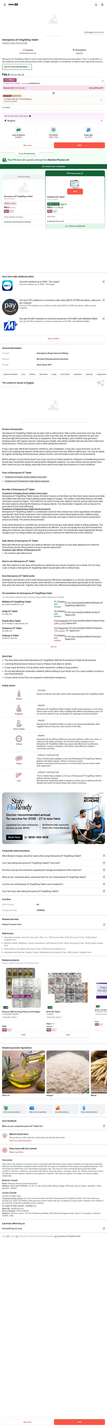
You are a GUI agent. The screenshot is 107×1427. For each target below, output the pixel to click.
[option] (10, 374)
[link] (13, 4)
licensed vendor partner (13, 1198)
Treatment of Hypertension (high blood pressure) (27, 481)
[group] (53, 18)
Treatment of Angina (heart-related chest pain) (26, 477)
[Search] (95, 4)
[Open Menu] (4, 4)
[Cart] (102, 4)
